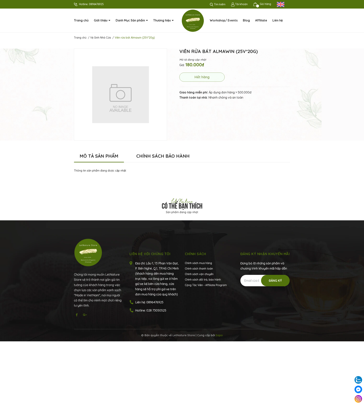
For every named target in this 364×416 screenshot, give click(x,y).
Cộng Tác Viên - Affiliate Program (206, 285)
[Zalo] (358, 380)
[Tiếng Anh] (280, 4)
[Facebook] (358, 389)
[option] (120, 94)
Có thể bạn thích (182, 205)
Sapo (219, 335)
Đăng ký (275, 280)
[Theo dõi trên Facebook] (77, 315)
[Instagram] (358, 399)
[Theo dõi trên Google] (85, 315)
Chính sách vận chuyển (199, 274)
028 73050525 (156, 310)
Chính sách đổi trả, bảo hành (203, 279)
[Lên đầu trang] (358, 408)
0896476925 (96, 4)
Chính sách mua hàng (198, 263)
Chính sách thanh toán (199, 268)
